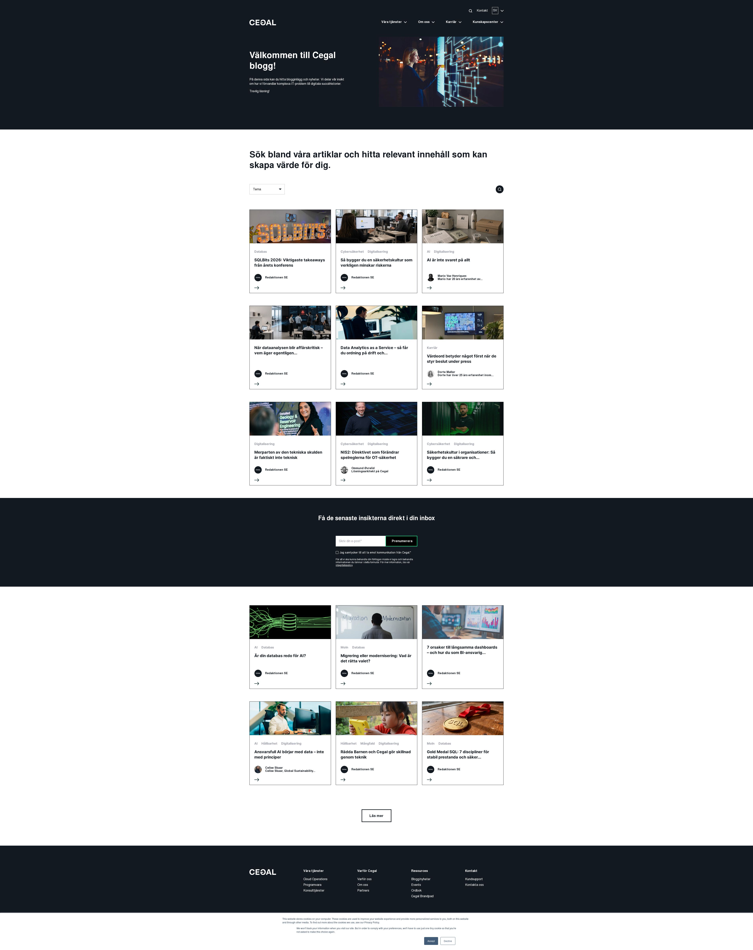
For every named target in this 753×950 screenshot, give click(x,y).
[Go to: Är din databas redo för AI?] (290, 647)
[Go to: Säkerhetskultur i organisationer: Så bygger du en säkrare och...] (462, 443)
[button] (470, 10)
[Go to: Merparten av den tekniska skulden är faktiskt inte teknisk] (290, 443)
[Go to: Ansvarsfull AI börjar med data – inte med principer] (290, 743)
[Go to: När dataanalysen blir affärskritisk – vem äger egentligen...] (290, 347)
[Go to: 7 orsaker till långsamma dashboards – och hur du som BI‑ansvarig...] (462, 647)
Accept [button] (431, 941)
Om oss (362, 885)
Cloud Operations (315, 879)
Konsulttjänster (313, 890)
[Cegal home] (262, 22)
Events (416, 885)
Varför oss (364, 879)
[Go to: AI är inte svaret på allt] (462, 251)
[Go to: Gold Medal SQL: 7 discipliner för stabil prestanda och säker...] (462, 743)
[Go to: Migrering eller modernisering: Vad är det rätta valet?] (376, 647)
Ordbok (416, 890)
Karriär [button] (451, 22)
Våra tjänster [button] (391, 22)
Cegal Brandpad (422, 896)
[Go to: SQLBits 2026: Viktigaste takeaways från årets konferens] (290, 251)
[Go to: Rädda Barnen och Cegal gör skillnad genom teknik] (376, 743)
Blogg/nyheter (420, 879)
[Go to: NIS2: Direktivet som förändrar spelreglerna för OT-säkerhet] (376, 443)
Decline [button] (448, 941)
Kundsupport (474, 879)
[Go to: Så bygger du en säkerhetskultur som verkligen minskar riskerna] (376, 251)
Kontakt (482, 10)
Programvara (312, 885)
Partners (363, 890)
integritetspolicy (344, 565)
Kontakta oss (474, 885)
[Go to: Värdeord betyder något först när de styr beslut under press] (462, 347)
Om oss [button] (424, 22)
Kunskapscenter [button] (485, 22)
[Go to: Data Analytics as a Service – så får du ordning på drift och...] (376, 347)
